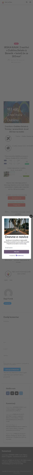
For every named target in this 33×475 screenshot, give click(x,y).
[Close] (30, 216)
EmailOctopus (20, 255)
